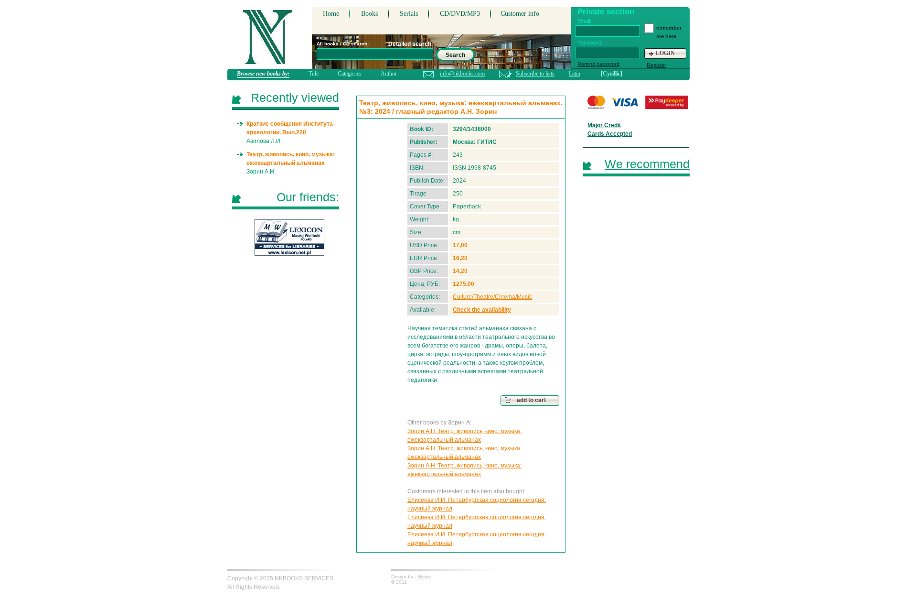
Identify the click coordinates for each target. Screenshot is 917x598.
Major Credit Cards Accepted (609, 129)
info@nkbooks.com (462, 73)
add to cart (531, 400)
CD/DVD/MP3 (460, 13)
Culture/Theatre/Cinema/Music (492, 297)
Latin (574, 73)
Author (389, 73)
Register (656, 65)
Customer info (520, 13)
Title (314, 73)
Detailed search (409, 44)
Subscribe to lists (535, 73)
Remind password (598, 64)
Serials (409, 13)
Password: (589, 42)
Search (455, 55)
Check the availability (482, 309)
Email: (584, 21)
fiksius (424, 576)
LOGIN (665, 53)
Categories (350, 73)
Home (331, 13)
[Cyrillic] (611, 73)
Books (369, 13)
